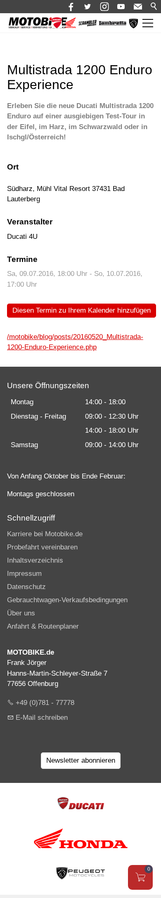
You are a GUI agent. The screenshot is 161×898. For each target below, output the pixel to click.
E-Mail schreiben (42, 717)
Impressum (24, 573)
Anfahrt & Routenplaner (43, 626)
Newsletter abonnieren (80, 760)
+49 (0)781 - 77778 (45, 703)
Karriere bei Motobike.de (45, 534)
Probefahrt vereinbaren (42, 547)
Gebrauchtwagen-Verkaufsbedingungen (67, 600)
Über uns (21, 613)
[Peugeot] (133, 27)
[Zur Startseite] (38, 23)
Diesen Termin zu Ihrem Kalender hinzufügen (81, 310)
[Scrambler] (87, 24)
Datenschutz (26, 587)
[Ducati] (57, 26)
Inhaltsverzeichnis (35, 560)
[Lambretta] (112, 23)
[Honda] (70, 26)
